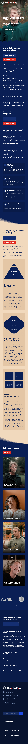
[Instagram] (10, 707)
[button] (12, 605)
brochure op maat (9, 59)
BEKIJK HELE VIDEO (9, 29)
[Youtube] (17, 707)
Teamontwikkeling (8, 721)
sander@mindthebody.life (12, 695)
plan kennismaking (9, 55)
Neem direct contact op (10, 624)
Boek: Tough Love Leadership (11, 735)
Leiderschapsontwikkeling (10, 719)
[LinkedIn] (3, 707)
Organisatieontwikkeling (10, 724)
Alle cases (7, 452)
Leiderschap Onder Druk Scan (11, 730)
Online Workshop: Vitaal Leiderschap (13, 733)
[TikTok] (24, 707)
